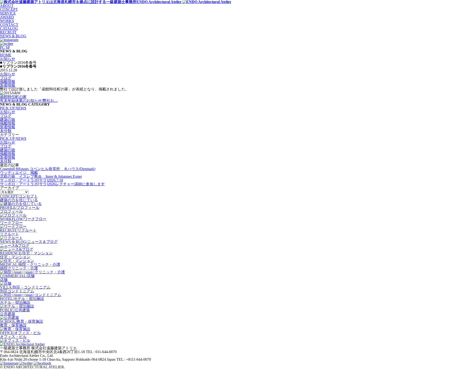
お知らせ (7, 74)
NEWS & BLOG (13, 36)
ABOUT (7, 6)
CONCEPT (9, 9)
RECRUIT (8, 32)
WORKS (7, 21)
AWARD (7, 17)
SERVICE (8, 13)
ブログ (5, 78)
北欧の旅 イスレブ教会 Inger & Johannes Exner (41, 176)
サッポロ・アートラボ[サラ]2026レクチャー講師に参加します (52, 184)
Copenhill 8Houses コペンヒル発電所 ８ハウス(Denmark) (47, 169)
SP (8, 47)
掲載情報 (7, 81)
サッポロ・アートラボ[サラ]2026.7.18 (31, 180)
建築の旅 (7, 119)
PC (2, 47)
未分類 (5, 131)
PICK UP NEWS (13, 108)
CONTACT (9, 25)
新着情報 (7, 85)
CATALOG (9, 28)
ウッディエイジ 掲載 (19, 173)
